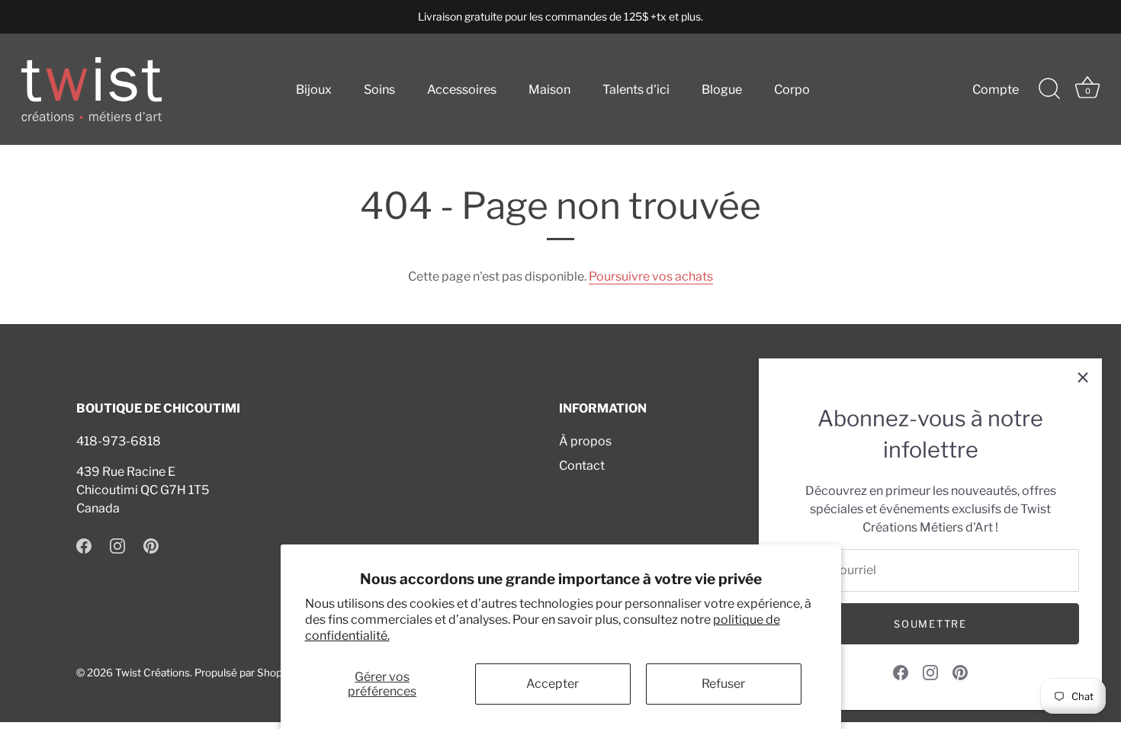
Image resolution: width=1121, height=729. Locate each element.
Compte (995, 89)
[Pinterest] (960, 671)
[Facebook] (900, 671)
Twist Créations (152, 672)
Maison (549, 89)
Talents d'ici (636, 89)
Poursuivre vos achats (651, 276)
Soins (379, 89)
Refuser (723, 683)
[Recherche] (1049, 89)
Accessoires (461, 89)
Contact (582, 465)
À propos (585, 441)
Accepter (552, 683)
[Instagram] (930, 671)
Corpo (792, 89)
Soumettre (930, 624)
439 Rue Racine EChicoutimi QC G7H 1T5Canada (142, 489)
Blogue (722, 89)
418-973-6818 (118, 441)
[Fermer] (1083, 377)
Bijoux (314, 89)
